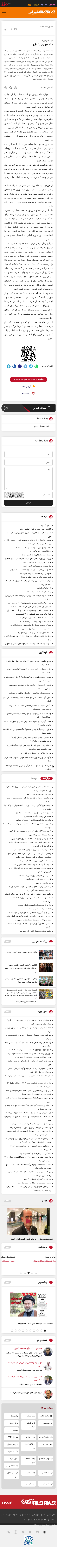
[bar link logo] (6, 4)
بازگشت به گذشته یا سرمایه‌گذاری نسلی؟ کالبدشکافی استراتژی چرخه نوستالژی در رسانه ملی (21, 968)
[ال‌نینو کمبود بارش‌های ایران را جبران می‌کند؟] (48, 1394)
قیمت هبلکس (47, 1472)
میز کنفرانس (30, 1483)
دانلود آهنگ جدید (45, 1437)
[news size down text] (15, 88)
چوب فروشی (30, 1416)
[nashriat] (41, 12)
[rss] (10, 1532)
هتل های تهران (12, 1444)
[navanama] (52, 5)
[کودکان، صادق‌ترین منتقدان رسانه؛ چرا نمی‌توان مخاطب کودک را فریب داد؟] (45, 981)
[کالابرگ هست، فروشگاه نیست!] (45, 996)
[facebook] (20, 366)
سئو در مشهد (30, 1437)
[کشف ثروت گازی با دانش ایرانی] (48, 1381)
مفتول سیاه (14, 1458)
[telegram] (31, 366)
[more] (7, 941)
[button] (36, 1273)
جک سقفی (31, 1472)
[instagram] (17, 1532)
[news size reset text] (10, 88)
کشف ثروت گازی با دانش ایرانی (30, 1384)
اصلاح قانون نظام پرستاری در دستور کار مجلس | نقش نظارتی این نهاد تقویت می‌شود (23, 1354)
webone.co (47, 1444)
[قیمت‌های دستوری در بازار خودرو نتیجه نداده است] (28, 1221)
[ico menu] (5, 12)
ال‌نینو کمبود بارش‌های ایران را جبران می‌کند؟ (26, 1392)
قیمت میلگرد (47, 1483)
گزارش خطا (26, 386)
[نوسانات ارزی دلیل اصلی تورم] (43, 1260)
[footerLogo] (37, 1502)
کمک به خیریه (13, 1451)
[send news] (11, 29)
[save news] (15, 29)
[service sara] (44, 5)
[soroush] (9, 366)
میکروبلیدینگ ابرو (45, 1458)
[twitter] (25, 366)
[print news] (5, 29)
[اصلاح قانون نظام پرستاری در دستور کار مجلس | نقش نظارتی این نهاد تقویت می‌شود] (48, 1352)
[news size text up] (5, 88)
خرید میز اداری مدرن (12, 1474)
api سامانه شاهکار (45, 1416)
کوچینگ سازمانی (12, 1465)
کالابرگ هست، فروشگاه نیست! (26, 1001)
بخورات (15, 1430)
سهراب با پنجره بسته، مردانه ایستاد (29, 1370)
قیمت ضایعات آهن (30, 1460)
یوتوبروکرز (14, 1416)
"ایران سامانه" (38, 1524)
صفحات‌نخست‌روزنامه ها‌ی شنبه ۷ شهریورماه (35, 1323)
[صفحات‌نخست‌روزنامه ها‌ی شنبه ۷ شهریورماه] (28, 1304)
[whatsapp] (36, 366)
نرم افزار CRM (13, 1437)
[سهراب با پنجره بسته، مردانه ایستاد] (48, 1366)
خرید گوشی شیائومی (30, 1425)
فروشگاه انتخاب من (29, 1446)
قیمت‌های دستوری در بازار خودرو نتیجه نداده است (32, 1239)
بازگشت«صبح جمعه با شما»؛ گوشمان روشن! (22, 952)
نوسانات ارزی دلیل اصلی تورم (25, 1257)
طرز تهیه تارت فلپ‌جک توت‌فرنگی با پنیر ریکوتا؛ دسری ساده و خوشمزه (28, 767)
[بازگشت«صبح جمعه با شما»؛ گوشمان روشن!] (45, 954)
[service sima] (36, 5)
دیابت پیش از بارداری (42, 426)
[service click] (29, 5)
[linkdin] (14, 366)
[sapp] (46, 1532)
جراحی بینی (47, 1423)
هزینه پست (13, 1423)
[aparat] (39, 1532)
